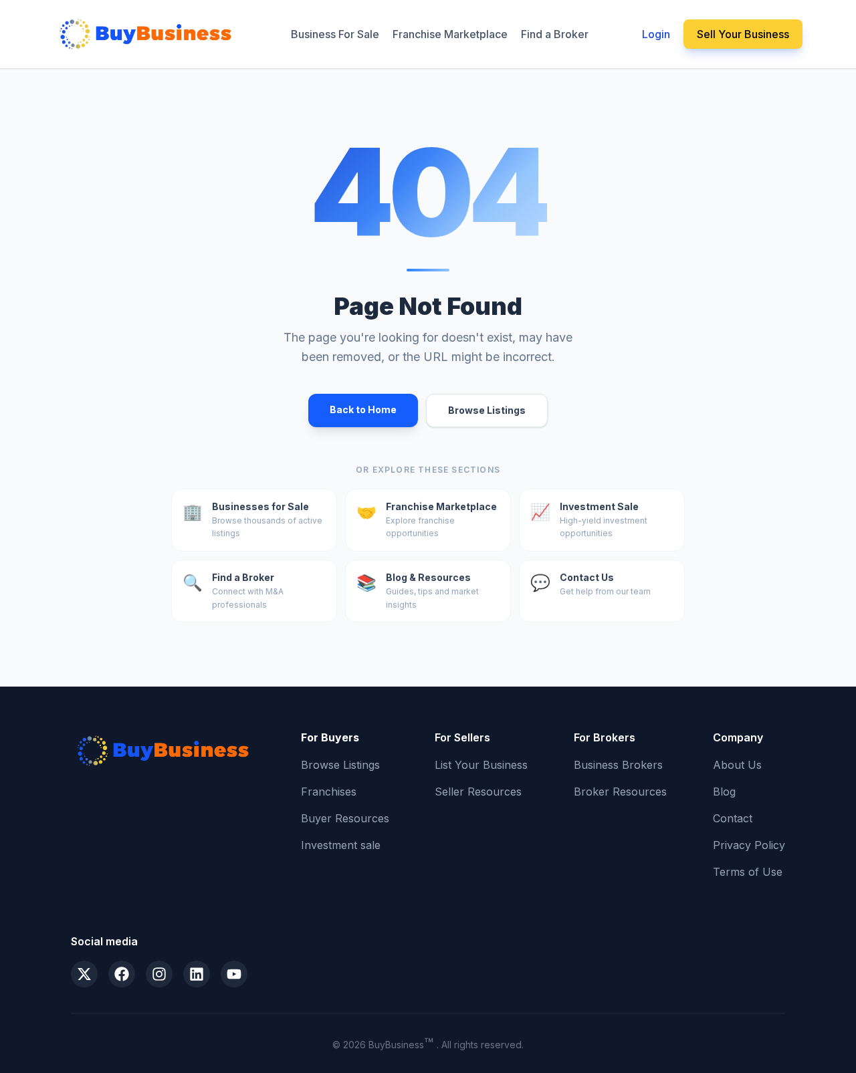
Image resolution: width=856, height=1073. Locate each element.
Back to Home (363, 409)
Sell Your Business (743, 34)
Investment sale (341, 845)
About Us (737, 764)
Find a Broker (554, 34)
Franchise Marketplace (450, 34)
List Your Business (481, 764)
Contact (732, 818)
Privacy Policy (749, 845)
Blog (724, 791)
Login (656, 34)
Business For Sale (335, 34)
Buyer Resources (345, 818)
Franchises (328, 791)
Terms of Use (747, 871)
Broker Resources (620, 791)
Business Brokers (618, 764)
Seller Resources (478, 791)
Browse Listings (487, 410)
